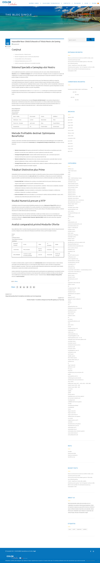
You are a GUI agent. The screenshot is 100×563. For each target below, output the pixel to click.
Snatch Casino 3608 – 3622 (74, 387)
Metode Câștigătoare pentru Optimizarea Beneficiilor (27, 56)
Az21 (69, 220)
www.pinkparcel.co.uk (73, 434)
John (75, 92)
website (85, 529)
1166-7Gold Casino (72, 170)
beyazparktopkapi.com (73, 244)
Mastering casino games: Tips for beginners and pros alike (81, 67)
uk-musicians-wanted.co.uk (74, 398)
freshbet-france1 (72, 291)
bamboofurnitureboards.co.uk (75, 223)
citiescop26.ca (71, 266)
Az (68, 218)
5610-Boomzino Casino (73, 185)
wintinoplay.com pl (72, 429)
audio (69, 214)
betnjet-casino (71, 240)
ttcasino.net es (71, 394)
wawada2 (70, 421)
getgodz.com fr (71, 297)
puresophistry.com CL (73, 376)
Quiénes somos (34, 3)
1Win (69, 172)
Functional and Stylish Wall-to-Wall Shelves (78, 89)
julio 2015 (70, 151)
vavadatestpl (71, 407)
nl (68, 363)
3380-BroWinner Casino (73, 179)
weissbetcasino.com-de (73, 425)
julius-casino (71, 324)
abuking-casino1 (71, 189)
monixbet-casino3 (72, 343)
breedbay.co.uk (71, 251)
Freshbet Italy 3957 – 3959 (74, 288)
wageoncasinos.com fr (73, 420)
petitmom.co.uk (71, 366)
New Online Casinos (72, 357)
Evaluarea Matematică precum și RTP (23, 61)
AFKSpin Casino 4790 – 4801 (74, 196)
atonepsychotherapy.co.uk (74, 212)
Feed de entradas (72, 453)
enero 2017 (70, 146)
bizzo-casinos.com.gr (73, 247)
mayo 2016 (70, 148)
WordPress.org (71, 456)
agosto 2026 (71, 117)
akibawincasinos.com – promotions (76, 200)
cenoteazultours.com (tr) (73, 262)
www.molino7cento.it (73, 432)
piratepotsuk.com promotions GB (75, 372)
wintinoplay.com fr (72, 427)
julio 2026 (70, 119)
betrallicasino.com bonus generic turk (76, 242)
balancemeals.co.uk (72, 222)
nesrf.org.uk (70, 354)
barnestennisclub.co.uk (73, 225)
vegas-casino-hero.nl (73, 414)
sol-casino (70, 388)
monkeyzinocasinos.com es (74, 344)
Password (77, 3)
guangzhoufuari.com (72, 306)
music (70, 529)
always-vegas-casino (72, 203)
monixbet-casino (72, 341)
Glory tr (69, 302)
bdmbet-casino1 (71, 231)
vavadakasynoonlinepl (73, 405)
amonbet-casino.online (73, 207)
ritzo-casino (70, 381)
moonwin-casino (71, 348)
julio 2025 (70, 140)
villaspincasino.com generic (74, 416)
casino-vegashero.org (73, 258)
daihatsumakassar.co (73, 273)
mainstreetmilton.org (73, 333)
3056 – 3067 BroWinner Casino (75, 178)
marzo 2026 (70, 130)
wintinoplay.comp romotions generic (76, 431)
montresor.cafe (71, 346)
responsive (79, 529)
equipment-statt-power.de (74, 282)
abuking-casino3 (71, 192)
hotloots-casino (71, 315)
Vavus (69, 409)
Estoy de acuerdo (90, 560)
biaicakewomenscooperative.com (75, 245)
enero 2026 (70, 135)
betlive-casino (71, 238)
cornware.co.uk (71, 267)
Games (69, 295)
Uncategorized (46, 23)
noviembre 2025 (71, 138)
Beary (16, 281)
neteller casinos (71, 355)
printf (74, 529)
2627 (69, 176)
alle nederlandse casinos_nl (74, 201)
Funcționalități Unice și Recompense (23, 58)
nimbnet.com (71, 361)
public (69, 374)
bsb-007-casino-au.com (73, 255)
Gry (69, 304)
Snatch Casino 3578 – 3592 (74, 385)
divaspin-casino (71, 277)
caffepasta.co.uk (72, 256)
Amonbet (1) (71, 205)
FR (68, 286)
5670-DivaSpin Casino (73, 187)
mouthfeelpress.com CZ (73, 350)
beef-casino (70, 233)
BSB (69, 253)
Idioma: (94, 3)
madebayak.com (71, 330)
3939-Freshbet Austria (73, 183)
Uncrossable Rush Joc (36, 90)
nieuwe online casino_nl (73, 359)
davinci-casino (71, 275)
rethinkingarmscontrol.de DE (74, 377)
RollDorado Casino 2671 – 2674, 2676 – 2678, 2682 (79, 383)
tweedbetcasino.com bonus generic (76, 396)
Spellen (69, 390)
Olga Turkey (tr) (71, 365)
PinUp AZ (70, 370)
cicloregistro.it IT (72, 264)
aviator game (71, 216)
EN (68, 280)
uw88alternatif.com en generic (75, 401)
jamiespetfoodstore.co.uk (74, 321)
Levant (69, 326)
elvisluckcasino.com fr (73, 278)
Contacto (67, 3)
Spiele (69, 392)
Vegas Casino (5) (71, 410)
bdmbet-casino (71, 229)
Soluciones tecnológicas (51, 3)
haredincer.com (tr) (72, 310)
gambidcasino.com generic (74, 293)
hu (68, 317)
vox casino (70, 418)
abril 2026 (70, 127)
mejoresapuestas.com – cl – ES (75, 337)
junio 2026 (70, 122)
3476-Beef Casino (72, 181)
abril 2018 (70, 143)
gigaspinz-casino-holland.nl (74, 299)
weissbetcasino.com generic (74, 423)
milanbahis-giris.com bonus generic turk (77, 339)
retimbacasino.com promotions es (76, 379)
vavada (69, 403)
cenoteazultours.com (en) (74, 260)
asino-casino (71, 211)
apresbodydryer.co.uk (73, 209)
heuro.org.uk (71, 313)
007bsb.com (71, 168)
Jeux (69, 322)
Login (86, 3)
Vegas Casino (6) (71, 412)
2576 (69, 174)
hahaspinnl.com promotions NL (75, 308)
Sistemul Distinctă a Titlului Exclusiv (23, 54)
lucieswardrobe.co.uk (73, 328)
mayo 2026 (70, 125)
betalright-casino (72, 236)
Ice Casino (70, 319)
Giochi (69, 300)
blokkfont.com (71, 249)
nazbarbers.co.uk (72, 352)
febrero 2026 (71, 133)
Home (38, 23)
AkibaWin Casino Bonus (73, 198)
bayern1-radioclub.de (73, 227)
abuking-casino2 (71, 190)
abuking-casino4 (71, 194)
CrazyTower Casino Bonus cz (74, 271)
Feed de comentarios (73, 455)
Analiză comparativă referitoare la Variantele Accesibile (27, 63)
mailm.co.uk (70, 332)
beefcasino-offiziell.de (73, 234)
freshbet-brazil (71, 289)
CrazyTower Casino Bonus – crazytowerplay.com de (79, 269)
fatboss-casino (71, 284)
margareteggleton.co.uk (73, 335)
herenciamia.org (71, 311)
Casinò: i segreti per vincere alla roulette (77, 65)
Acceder (70, 451)
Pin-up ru (70, 368)
